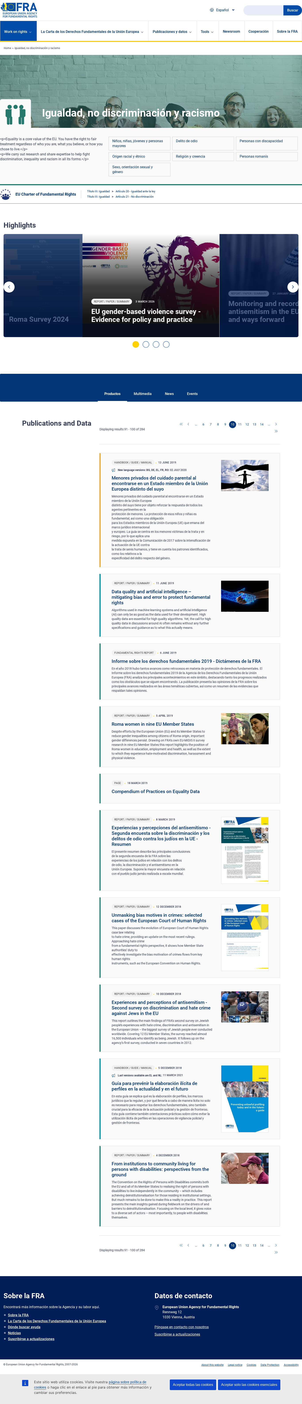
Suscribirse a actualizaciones (31, 1339)
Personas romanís (254, 156)
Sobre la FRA (287, 31)
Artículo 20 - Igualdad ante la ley (135, 191)
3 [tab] (156, 344)
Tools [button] (205, 32)
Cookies (251, 1364)
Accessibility (291, 1364)
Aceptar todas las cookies (193, 1385)
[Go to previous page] (188, 424)
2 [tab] (146, 344)
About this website (212, 1364)
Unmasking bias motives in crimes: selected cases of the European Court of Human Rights (159, 918)
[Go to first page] (181, 424)
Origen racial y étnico (128, 156)
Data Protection (270, 1364)
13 (254, 424)
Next (292, 287)
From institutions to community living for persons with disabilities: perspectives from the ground (160, 1169)
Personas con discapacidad (261, 141)
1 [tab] (135, 344)
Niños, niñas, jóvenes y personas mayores (137, 143)
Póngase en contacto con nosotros (182, 1327)
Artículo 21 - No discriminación (135, 196)
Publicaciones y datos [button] (170, 32)
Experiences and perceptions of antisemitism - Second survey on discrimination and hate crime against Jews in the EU (161, 1008)
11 (240, 424)
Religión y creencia (190, 156)
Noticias (14, 1333)
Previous (9, 287)
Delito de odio (186, 141)
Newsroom (231, 31)
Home (7, 48)
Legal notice (235, 1364)
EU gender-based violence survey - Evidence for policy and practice (146, 315)
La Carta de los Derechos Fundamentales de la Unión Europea (57, 1321)
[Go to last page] (276, 431)
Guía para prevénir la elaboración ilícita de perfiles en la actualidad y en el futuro (154, 1086)
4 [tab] (166, 344)
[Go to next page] (276, 424)
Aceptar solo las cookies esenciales (249, 1385)
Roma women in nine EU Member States (153, 724)
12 (247, 424)
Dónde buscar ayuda (24, 1327)
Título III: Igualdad (98, 191)
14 (262, 424)
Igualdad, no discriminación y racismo (37, 48)
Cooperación (258, 31)
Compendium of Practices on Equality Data (156, 791)
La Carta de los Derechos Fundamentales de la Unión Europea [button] (90, 32)
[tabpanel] (151, 285)
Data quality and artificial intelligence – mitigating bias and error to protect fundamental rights (161, 597)
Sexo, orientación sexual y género (132, 169)
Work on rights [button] (15, 32)
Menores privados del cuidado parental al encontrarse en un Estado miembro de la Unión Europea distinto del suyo (160, 483)
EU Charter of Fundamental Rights (45, 194)
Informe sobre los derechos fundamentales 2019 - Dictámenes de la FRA (186, 661)
